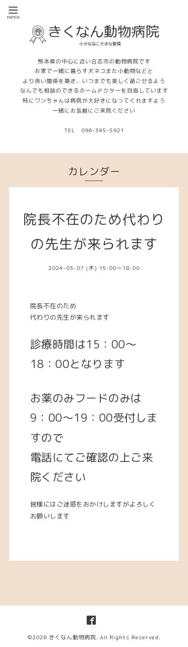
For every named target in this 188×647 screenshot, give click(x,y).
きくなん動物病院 (72, 637)
